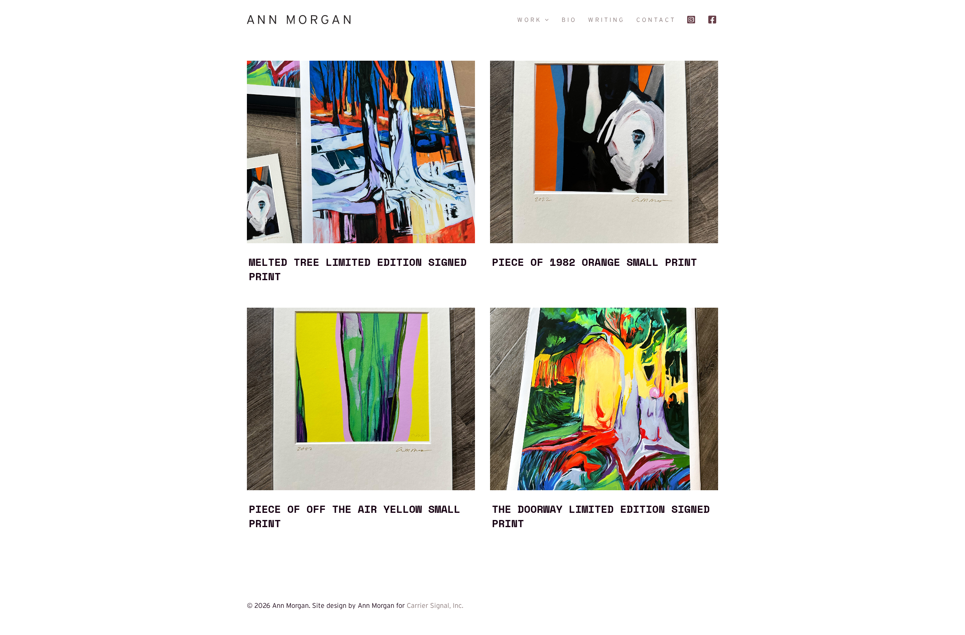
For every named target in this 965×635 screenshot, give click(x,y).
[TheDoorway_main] (604, 311)
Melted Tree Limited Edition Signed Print (358, 269)
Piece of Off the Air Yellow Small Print (354, 516)
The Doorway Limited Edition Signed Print (601, 516)
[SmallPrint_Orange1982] (604, 64)
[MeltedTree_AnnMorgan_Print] (361, 64)
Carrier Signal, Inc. (435, 605)
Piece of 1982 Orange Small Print (594, 261)
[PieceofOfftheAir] (361, 311)
